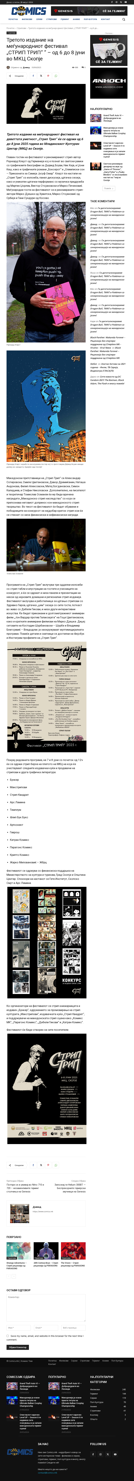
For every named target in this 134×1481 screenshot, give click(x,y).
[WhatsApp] (55, 76)
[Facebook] (112, 2)
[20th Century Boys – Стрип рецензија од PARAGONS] (46, 1251)
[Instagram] (116, 2)
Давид (26, 67)
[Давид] (9, 67)
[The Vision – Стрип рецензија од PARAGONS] (73, 1251)
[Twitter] (121, 2)
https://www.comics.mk (43, 1211)
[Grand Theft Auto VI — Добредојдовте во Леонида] (95, 118)
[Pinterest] (48, 76)
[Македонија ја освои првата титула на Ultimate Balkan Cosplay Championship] (95, 130)
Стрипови (21, 28)
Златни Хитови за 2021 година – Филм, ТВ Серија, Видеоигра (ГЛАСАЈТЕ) (107, 367)
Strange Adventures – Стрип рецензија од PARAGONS (17, 1266)
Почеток (11, 28)
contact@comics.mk (47, 1472)
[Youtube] (125, 2)
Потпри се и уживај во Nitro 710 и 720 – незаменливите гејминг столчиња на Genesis (25, 1188)
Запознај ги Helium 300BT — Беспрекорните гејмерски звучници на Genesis (70, 1188)
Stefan (93, 363)
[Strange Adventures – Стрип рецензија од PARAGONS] (19, 1251)
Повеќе (107, 188)
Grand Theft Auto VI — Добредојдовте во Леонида (113, 118)
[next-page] (14, 1276)
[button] (123, 19)
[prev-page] (9, 1276)
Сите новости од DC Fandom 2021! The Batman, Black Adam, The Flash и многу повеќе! (107, 380)
